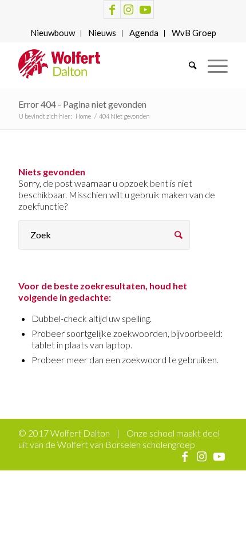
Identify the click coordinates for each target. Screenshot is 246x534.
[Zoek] (186, 65)
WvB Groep (194, 33)
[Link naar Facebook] (112, 9)
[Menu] (212, 65)
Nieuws (102, 33)
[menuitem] (53, 33)
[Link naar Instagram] (129, 9)
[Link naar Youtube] (145, 9)
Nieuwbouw (52, 33)
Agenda (143, 33)
